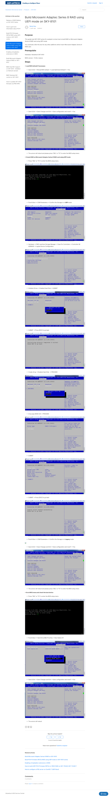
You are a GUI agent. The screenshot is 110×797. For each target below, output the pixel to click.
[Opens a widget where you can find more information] (103, 794)
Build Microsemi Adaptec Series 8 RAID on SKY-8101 (13, 60)
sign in (30, 783)
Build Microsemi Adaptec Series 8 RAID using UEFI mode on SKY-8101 (13, 45)
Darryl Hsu (33, 26)
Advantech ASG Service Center (14, 9)
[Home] (23, 4)
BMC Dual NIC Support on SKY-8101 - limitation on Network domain (13, 69)
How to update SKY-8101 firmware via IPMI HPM (13, 82)
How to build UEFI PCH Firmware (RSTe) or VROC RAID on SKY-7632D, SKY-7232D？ (51, 766)
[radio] (50, 737)
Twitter (28, 727)
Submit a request (92, 3)
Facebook (26, 727)
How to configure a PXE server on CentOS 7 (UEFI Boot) (42, 769)
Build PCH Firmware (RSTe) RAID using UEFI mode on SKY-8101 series (13, 36)
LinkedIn (31, 727)
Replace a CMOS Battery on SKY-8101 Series (13, 21)
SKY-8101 (33, 9)
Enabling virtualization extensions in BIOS (12, 53)
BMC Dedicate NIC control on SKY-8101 (12, 76)
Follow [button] (81, 26)
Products (26, 9)
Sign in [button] (101, 3)
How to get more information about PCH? (13, 28)
